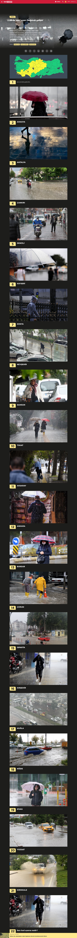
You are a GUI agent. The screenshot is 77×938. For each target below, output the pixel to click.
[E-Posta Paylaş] (51, 50)
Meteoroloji (16, 44)
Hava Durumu (33, 44)
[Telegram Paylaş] (42, 50)
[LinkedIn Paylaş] (38, 50)
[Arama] (63, 2)
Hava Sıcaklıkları (24, 44)
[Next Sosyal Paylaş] (25, 50)
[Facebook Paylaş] (30, 50)
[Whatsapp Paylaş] (46, 50)
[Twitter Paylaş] (34, 50)
